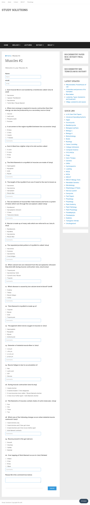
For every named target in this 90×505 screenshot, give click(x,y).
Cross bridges (11, 256)
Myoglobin (10, 168)
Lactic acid (10, 116)
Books (68, 139)
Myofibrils (10, 231)
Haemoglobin (11, 166)
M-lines (9, 130)
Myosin (9, 173)
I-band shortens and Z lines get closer (18, 425)
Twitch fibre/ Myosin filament (16, 103)
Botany (39, 45)
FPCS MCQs (70, 152)
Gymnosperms (71, 166)
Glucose (9, 113)
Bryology (69, 141)
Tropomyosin (11, 270)
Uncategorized (71, 223)
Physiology (30, 2)
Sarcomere (10, 95)
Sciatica (9, 290)
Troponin (9, 278)
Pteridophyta (70, 215)
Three (9, 409)
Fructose (9, 121)
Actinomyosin (11, 337)
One (8, 407)
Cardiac (9, 447)
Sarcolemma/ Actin (13, 273)
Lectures (28, 45)
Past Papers (70, 196)
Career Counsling (71, 144)
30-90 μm (10, 356)
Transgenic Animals (72, 221)
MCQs (68, 171)
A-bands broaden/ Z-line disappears (18, 390)
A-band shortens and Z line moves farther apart (21, 428)
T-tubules (10, 137)
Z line (9, 461)
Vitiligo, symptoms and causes (76, 102)
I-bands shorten (12, 388)
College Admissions (72, 147)
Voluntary (10, 445)
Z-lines (9, 132)
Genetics (69, 161)
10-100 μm (10, 354)
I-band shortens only (13, 423)
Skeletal (9, 450)
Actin (8, 171)
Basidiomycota (71, 125)
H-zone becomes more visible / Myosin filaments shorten (24, 393)
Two (8, 412)
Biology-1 (69, 131)
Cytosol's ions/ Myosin (14, 275)
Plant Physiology (71, 210)
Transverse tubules (13, 215)
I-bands (9, 135)
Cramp (9, 297)
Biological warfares (72, 128)
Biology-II (69, 133)
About (9, 2)
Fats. (8, 368)
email (7, 80)
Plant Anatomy (71, 204)
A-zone (9, 149)
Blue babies (70, 94)
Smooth (9, 442)
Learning (69, 169)
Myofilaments (11, 229)
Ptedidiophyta (70, 212)
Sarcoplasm (10, 190)
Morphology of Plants (73, 188)
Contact (16, 2)
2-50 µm (9, 349)
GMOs (68, 163)
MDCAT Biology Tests (73, 180)
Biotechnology (71, 136)
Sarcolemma (11, 100)
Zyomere (10, 251)
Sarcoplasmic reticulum (14, 210)
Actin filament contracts (14, 430)
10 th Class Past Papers (73, 114)
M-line (9, 154)
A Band (9, 458)
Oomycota (69, 193)
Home (3, 2)
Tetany (9, 292)
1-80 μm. (9, 351)
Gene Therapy (70, 158)
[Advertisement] (45, 28)
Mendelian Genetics (72, 182)
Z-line (9, 157)
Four (8, 404)
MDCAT (23, 2)
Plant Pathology (71, 207)
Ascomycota (70, 122)
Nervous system (71, 191)
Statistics (69, 218)
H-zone (9, 152)
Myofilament (11, 207)
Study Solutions (15, 9)
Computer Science (72, 150)
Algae (68, 120)
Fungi (68, 155)
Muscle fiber (10, 193)
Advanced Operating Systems (76, 117)
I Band (9, 466)
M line (9, 464)
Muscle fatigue (11, 295)
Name (7, 73)
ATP (8, 373)
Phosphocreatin (12, 119)
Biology (15, 45)
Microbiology (70, 185)
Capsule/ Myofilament (14, 98)
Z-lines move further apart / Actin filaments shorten (22, 396)
